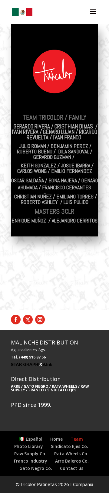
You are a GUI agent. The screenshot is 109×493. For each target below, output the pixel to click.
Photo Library (28, 446)
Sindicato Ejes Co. (69, 446)
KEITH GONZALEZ (38, 165)
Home (56, 439)
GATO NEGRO (36, 386)
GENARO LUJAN (58, 132)
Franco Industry (30, 461)
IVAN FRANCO (67, 137)
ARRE (15, 386)
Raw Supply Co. (30, 453)
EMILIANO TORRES (75, 196)
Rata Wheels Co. (71, 453)
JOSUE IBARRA (75, 165)
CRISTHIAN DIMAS (73, 126)
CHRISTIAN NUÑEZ (33, 196)
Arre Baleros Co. (72, 461)
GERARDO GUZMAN (52, 156)
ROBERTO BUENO (34, 151)
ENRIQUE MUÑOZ (29, 220)
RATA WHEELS (64, 386)
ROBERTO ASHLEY (39, 201)
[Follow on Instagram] (40, 319)
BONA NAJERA (62, 180)
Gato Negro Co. (35, 468)
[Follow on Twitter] (28, 319)
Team (77, 439)
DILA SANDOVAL (73, 151)
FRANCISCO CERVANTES (66, 187)
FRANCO (36, 390)
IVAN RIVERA (25, 132)
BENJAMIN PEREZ (69, 145)
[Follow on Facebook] (16, 319)
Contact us (71, 468)
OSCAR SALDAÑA (27, 180)
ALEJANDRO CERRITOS (74, 220)
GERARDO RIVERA (32, 126)
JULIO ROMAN (32, 145)
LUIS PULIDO (76, 201)
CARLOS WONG (32, 170)
